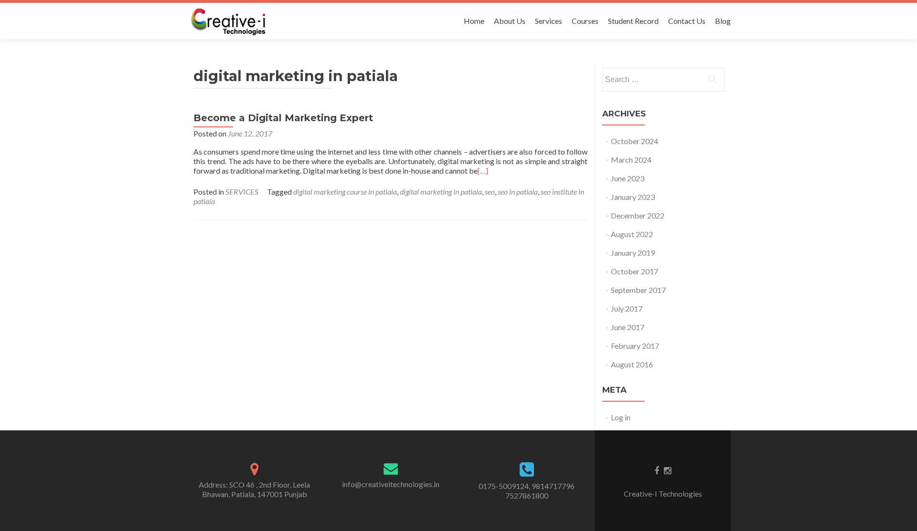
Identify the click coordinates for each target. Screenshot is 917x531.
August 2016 (632, 364)
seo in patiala (518, 191)
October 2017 (634, 271)
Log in (620, 417)
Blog (723, 20)
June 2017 (627, 327)
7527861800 (526, 495)
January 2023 (633, 196)
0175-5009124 (504, 485)
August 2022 (632, 234)
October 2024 (634, 141)
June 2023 (627, 178)
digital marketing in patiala (441, 191)
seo (490, 191)
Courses (585, 20)
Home (474, 20)
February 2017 (635, 345)
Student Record (633, 20)
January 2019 (633, 252)
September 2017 (638, 289)
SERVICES (241, 191)
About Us (509, 20)
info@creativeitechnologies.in (390, 484)
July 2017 (626, 308)
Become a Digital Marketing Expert (283, 118)
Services (548, 20)
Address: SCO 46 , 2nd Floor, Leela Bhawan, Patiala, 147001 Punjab (254, 489)
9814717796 (553, 485)
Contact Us (686, 20)
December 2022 (637, 215)
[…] (483, 170)
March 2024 (631, 159)
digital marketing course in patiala (345, 191)
